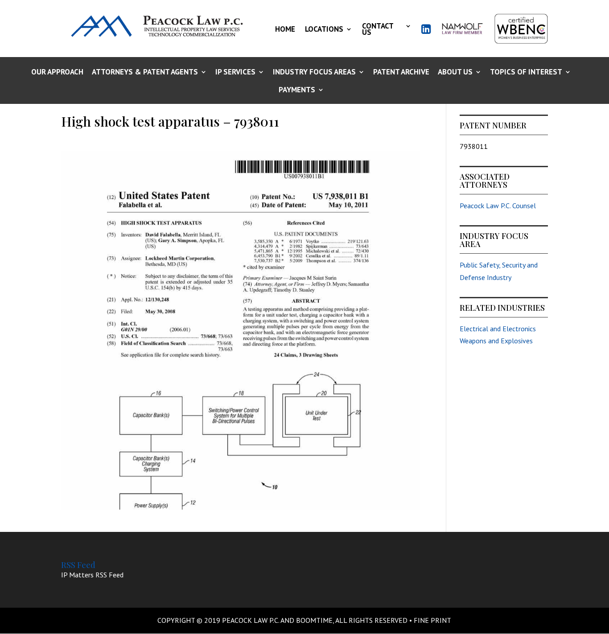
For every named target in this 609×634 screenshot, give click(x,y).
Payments (297, 90)
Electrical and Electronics (498, 328)
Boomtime (314, 620)
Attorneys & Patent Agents (145, 72)
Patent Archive (401, 72)
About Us (455, 72)
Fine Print (432, 620)
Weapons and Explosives (496, 340)
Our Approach (57, 72)
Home (285, 29)
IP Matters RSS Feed (92, 574)
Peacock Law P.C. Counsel (498, 205)
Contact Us (377, 29)
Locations (324, 29)
